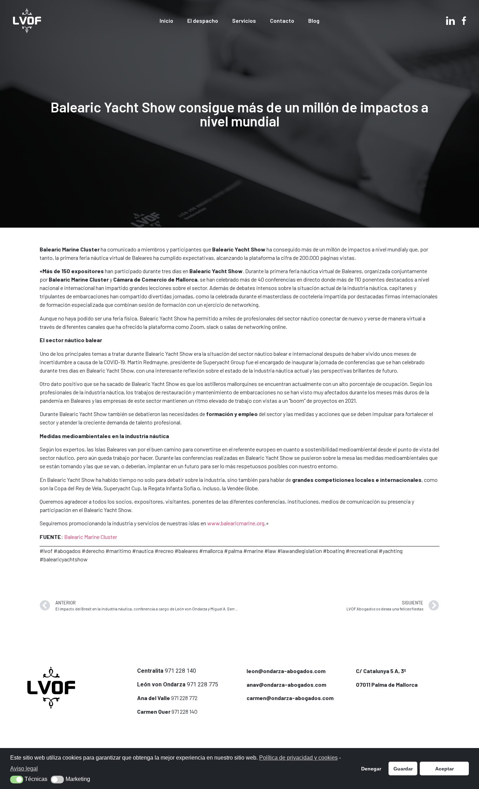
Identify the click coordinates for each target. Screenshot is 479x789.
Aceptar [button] (444, 768)
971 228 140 (180, 670)
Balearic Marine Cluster (90, 536)
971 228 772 (184, 697)
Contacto (282, 20)
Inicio (166, 20)
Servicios (244, 20)
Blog (313, 20)
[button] (16, 779)
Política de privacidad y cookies (298, 758)
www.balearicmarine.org (235, 523)
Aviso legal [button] (24, 768)
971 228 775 (202, 684)
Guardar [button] (403, 768)
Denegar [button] (371, 768)
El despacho (202, 20)
